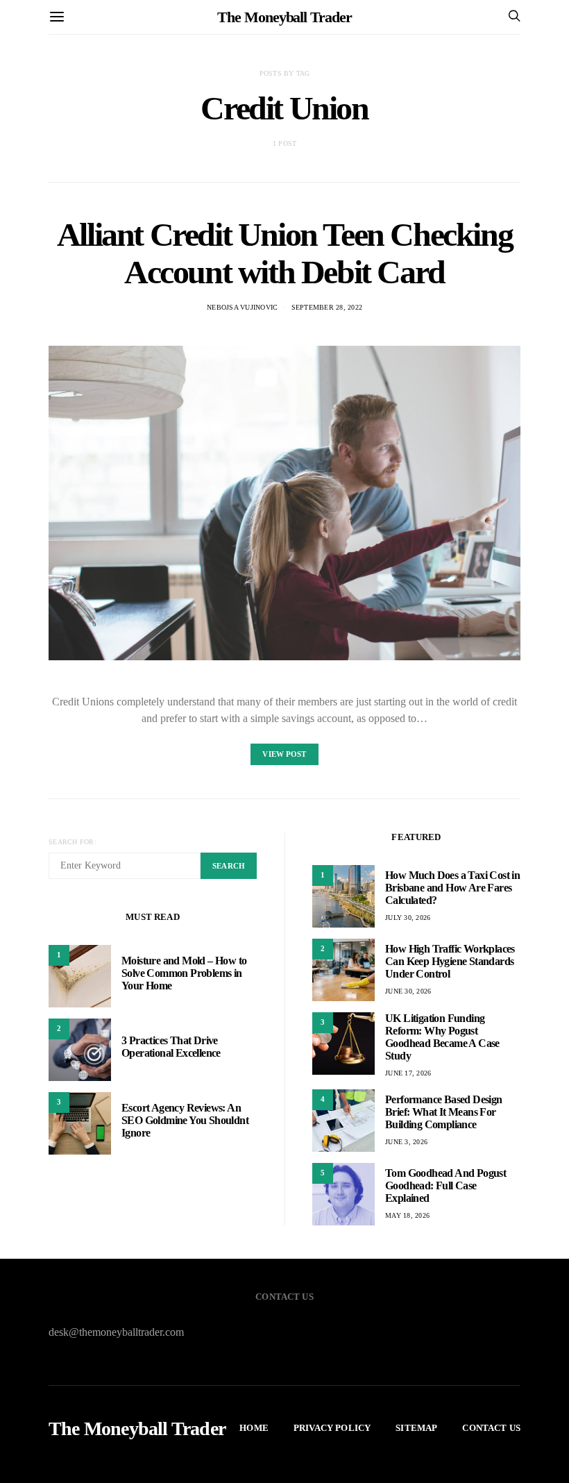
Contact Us (491, 1428)
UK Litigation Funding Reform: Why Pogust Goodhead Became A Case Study (442, 1037)
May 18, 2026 (407, 1215)
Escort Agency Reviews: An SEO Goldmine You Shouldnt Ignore (184, 1120)
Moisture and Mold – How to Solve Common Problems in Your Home (183, 973)
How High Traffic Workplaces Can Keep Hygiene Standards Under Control (450, 961)
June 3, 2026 (406, 1142)
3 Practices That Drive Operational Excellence (171, 1046)
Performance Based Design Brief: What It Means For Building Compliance (443, 1112)
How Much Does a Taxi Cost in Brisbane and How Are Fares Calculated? (452, 887)
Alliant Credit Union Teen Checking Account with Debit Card (284, 253)
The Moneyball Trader (284, 17)
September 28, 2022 (327, 307)
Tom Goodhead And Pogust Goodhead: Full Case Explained (445, 1185)
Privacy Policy (332, 1428)
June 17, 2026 (408, 1073)
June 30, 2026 (408, 991)
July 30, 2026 (407, 917)
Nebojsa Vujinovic (242, 307)
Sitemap (416, 1428)
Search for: (72, 842)
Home (254, 1428)
